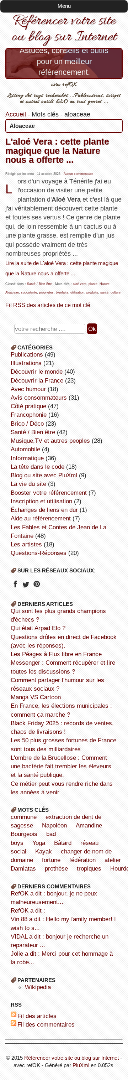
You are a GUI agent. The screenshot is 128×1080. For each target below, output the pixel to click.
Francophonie (29, 414)
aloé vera (79, 284)
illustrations (26, 363)
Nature (105, 284)
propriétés (46, 292)
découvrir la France (37, 380)
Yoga (38, 842)
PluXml (81, 1065)
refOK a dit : (28, 910)
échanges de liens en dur (44, 509)
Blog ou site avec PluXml (44, 475)
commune (24, 816)
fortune (51, 859)
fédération (82, 859)
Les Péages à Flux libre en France (56, 654)
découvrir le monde (37, 371)
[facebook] (15, 586)
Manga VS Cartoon (36, 697)
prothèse (56, 868)
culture (116, 292)
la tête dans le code (37, 466)
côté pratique (28, 406)
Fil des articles (37, 1015)
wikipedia (38, 987)
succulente (29, 292)
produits (92, 292)
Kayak (43, 851)
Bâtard (62, 842)
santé (104, 292)
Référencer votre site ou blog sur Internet (64, 29)
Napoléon (54, 825)
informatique (27, 458)
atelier (113, 859)
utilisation (77, 292)
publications (27, 354)
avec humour (28, 389)
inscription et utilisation (41, 501)
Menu (64, 6)
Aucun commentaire (78, 174)
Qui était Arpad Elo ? (38, 628)
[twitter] (25, 586)
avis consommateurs (39, 397)
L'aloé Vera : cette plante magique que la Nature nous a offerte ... (57, 150)
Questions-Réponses (38, 552)
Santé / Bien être (39, 284)
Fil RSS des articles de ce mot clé (47, 305)
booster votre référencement (49, 492)
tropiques (89, 868)
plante (93, 284)
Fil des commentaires (46, 1024)
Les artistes (26, 544)
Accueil (15, 114)
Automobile (25, 449)
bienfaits (62, 292)
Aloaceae (12, 292)
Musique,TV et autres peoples (50, 440)
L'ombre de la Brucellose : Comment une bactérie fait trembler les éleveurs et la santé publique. (61, 766)
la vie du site (28, 483)
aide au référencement (41, 518)
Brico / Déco (27, 423)
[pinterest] (36, 586)
